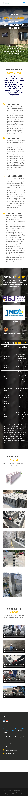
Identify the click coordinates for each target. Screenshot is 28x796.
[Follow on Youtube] (7, 721)
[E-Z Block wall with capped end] (12, 597)
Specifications (13, 728)
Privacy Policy (19, 794)
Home (4, 728)
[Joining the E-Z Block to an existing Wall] (14, 547)
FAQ (13, 730)
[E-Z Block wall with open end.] (14, 566)
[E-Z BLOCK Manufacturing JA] (14, 485)
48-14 (12, 794)
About (22, 728)
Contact (7, 730)
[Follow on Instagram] (4, 721)
